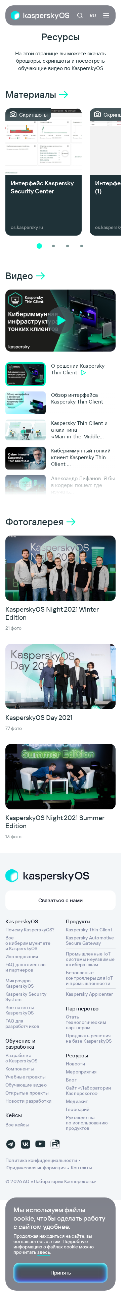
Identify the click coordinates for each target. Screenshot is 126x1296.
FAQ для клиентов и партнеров (25, 967)
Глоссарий (78, 1109)
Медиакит (77, 1101)
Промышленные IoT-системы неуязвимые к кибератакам (90, 959)
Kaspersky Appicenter (89, 994)
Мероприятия (81, 1071)
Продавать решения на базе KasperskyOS (89, 1038)
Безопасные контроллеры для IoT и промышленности (89, 978)
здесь (43, 1252)
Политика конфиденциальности (41, 1160)
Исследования (21, 956)
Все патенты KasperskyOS (19, 1010)
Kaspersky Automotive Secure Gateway (90, 940)
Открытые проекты (27, 1093)
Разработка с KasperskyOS (21, 1058)
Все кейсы (17, 1124)
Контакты (81, 1167)
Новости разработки (28, 1101)
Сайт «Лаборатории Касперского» (88, 1090)
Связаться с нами (60, 900)
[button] (39, 246)
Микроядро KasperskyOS (19, 983)
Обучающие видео (26, 1085)
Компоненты (19, 1068)
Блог (71, 1080)
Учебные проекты (25, 1076)
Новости (75, 1063)
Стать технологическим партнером (86, 1022)
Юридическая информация (35, 1167)
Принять (60, 1272)
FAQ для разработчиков (22, 1023)
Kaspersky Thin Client (89, 929)
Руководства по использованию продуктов (87, 1123)
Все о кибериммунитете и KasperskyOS (27, 943)
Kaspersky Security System (25, 996)
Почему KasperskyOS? (29, 929)
